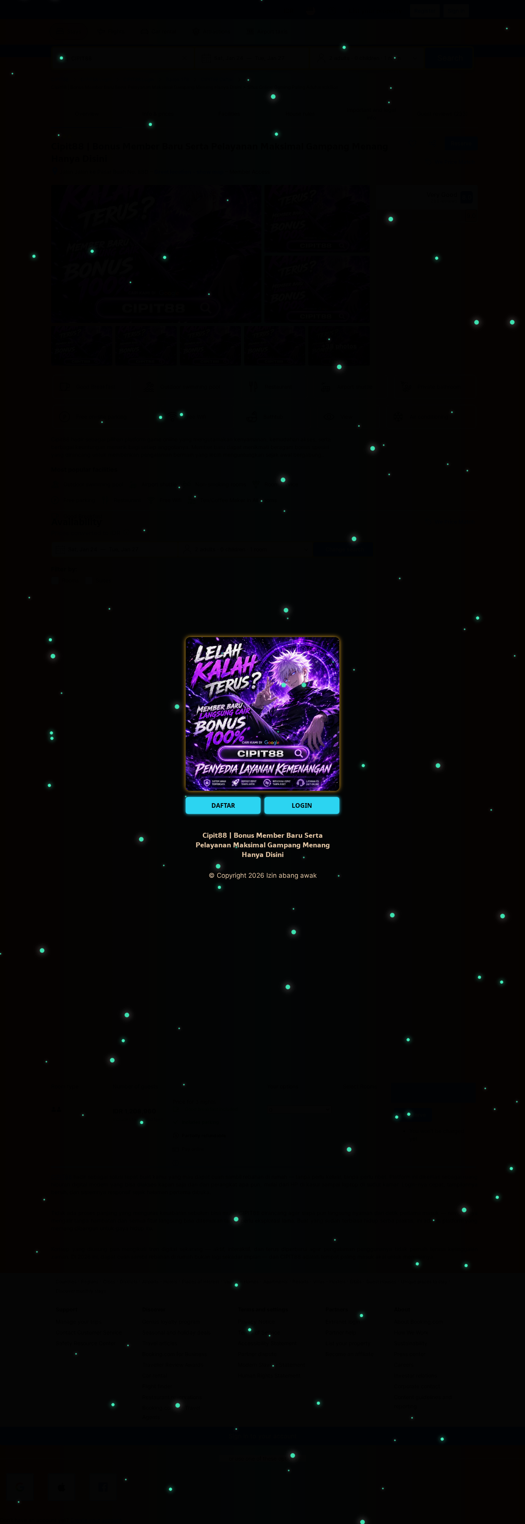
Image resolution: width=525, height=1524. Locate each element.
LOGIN (302, 805)
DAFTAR (223, 805)
